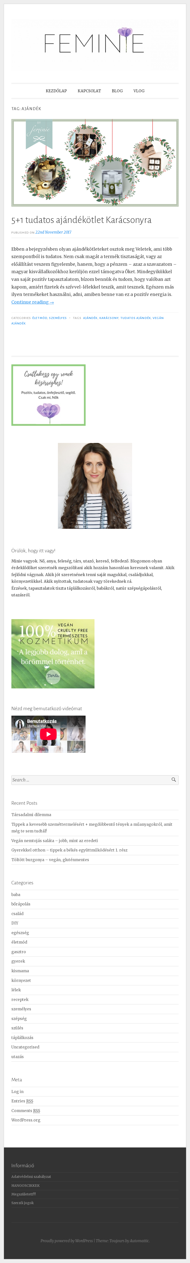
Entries (22, 1101)
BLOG (117, 91)
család (17, 913)
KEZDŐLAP (56, 91)
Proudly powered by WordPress (67, 1241)
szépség (19, 1018)
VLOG (139, 91)
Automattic (139, 1241)
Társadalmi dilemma (31, 814)
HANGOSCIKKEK (25, 1186)
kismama (20, 971)
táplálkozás (22, 1037)
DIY (14, 923)
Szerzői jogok (22, 1203)
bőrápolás (20, 904)
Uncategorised (25, 1047)
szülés (17, 1028)
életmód (39, 318)
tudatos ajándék (135, 318)
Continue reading (32, 302)
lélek (16, 990)
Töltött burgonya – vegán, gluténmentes (50, 859)
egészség (20, 932)
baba (15, 894)
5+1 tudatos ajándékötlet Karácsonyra (81, 220)
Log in (17, 1091)
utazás (17, 1056)
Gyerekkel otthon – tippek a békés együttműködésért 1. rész (69, 850)
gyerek (18, 961)
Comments (25, 1110)
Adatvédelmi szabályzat (31, 1177)
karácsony (109, 318)
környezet (21, 980)
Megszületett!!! (23, 1194)
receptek (19, 999)
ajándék (90, 318)
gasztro (18, 951)
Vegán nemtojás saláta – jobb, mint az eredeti (54, 840)
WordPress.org (25, 1120)
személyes (58, 318)
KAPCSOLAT (89, 91)
